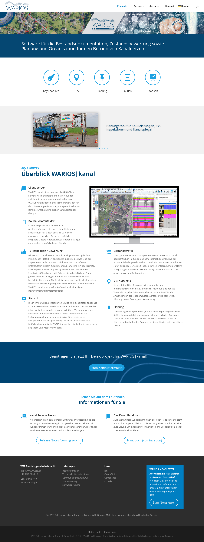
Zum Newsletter (164, 502)
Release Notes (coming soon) (59, 440)
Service (138, 6)
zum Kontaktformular (107, 368)
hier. (156, 515)
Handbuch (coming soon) (144, 440)
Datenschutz (94, 532)
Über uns (153, 6)
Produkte (122, 6)
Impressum (110, 532)
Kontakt (169, 6)
